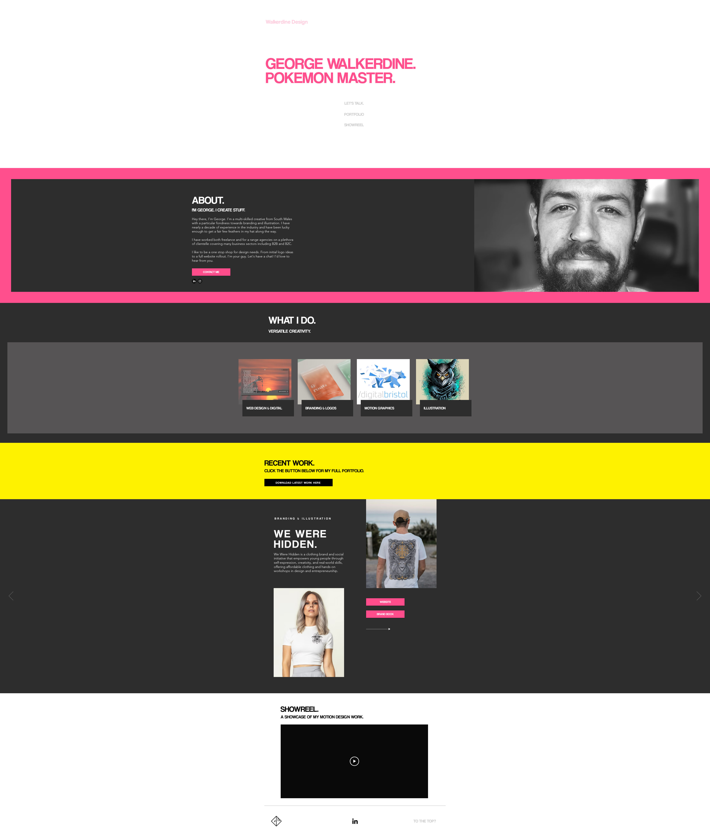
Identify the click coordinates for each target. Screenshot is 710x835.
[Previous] (11, 596)
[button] (354, 103)
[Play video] (354, 761)
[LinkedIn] (194, 281)
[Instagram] (200, 281)
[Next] (699, 596)
